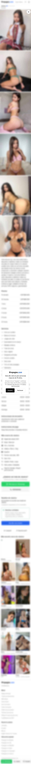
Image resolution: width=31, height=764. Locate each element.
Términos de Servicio (13, 384)
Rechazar (20, 390)
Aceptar (10, 390)
